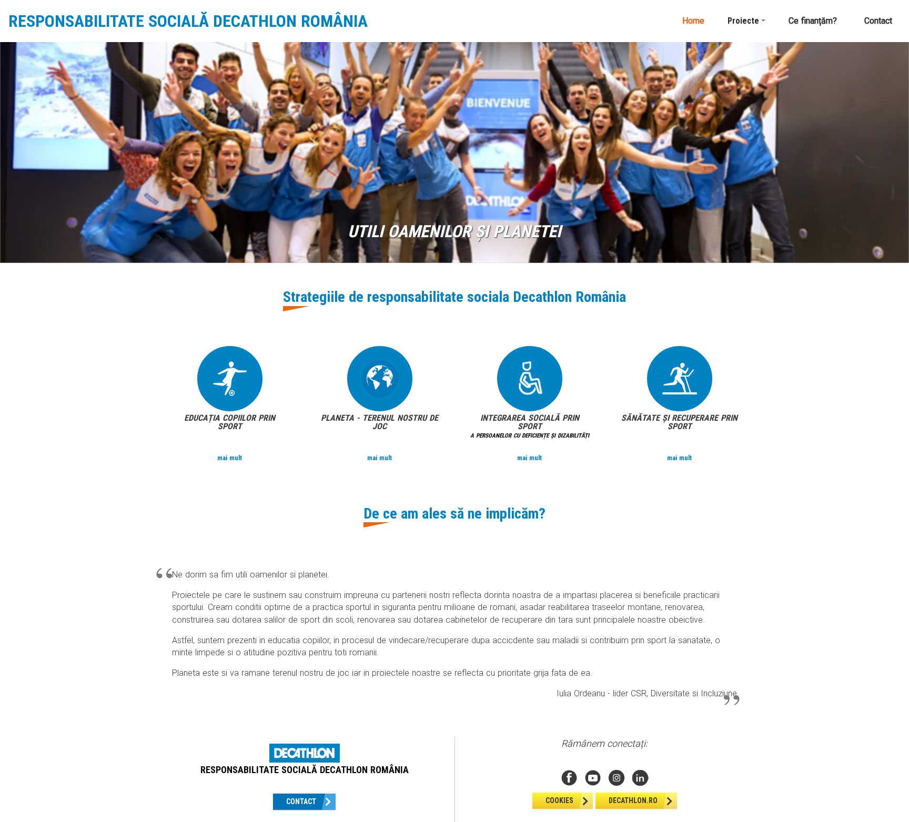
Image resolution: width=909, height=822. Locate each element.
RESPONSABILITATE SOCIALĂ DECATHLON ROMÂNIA (188, 21)
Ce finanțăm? (813, 21)
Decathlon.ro (633, 800)
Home (693, 21)
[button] (746, 21)
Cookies (559, 800)
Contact (878, 21)
